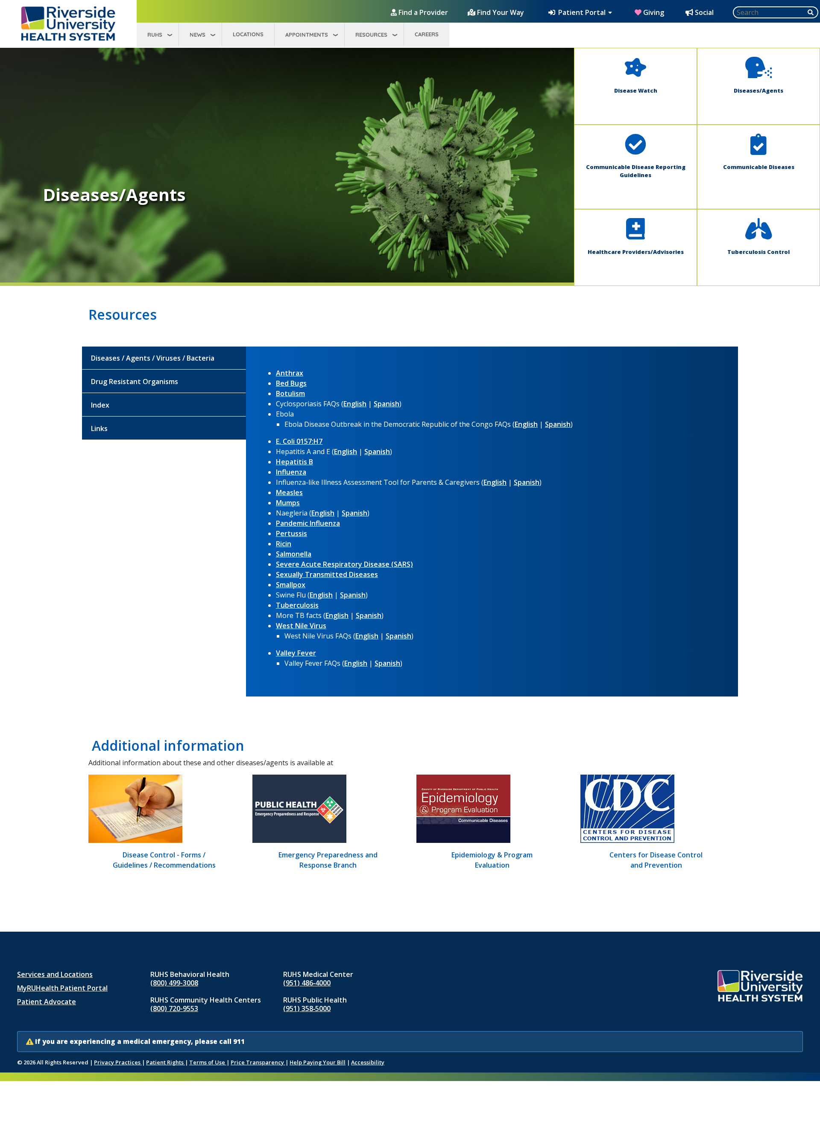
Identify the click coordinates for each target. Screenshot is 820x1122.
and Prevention (656, 865)
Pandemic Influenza (308, 523)
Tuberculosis (297, 605)
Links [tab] (99, 428)
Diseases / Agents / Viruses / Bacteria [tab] (152, 358)
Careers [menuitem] (427, 34)
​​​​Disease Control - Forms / (164, 855)
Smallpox (290, 584)
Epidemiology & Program (492, 855)
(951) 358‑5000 (307, 1008)
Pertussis (291, 533)
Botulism (290, 393)
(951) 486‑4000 (307, 983)
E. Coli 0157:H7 (299, 441)
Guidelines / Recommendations (164, 865)
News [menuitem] (197, 34)
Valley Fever (296, 653)
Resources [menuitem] (371, 34)
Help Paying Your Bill (318, 1062)
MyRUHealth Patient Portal (62, 988)
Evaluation (492, 865)
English (354, 403)
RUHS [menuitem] (154, 34)
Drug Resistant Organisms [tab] (134, 381)
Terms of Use (207, 1062)
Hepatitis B (294, 461)
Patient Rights (165, 1062)
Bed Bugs (291, 383)
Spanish (386, 403)
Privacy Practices (118, 1062)
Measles (289, 492)
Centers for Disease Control (656, 855)
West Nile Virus (301, 625)
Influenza (291, 472)
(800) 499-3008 (174, 983)
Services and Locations (55, 974)
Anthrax (289, 373)
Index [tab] (100, 405)
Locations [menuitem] (248, 34)
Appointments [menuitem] (306, 34)
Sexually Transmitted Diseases (327, 574)
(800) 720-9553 (174, 1008)
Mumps (288, 502)
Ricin (283, 543)
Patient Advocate (46, 1001)
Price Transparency (258, 1062)
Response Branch (328, 865)
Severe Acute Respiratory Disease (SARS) (344, 564)
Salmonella (293, 554)
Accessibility (367, 1062)
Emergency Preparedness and (328, 855)
